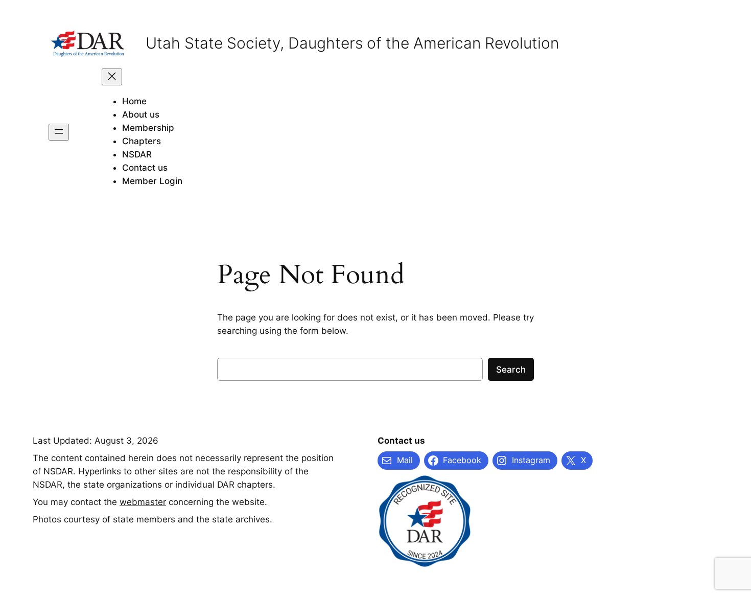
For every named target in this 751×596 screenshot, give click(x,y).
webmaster (143, 502)
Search (511, 369)
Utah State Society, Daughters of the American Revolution (352, 43)
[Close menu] (112, 76)
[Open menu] (59, 132)
